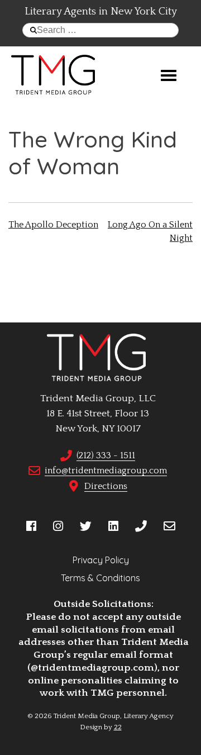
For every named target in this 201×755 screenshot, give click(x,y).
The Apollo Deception (53, 225)
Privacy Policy (101, 560)
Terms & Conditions (100, 577)
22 (118, 727)
